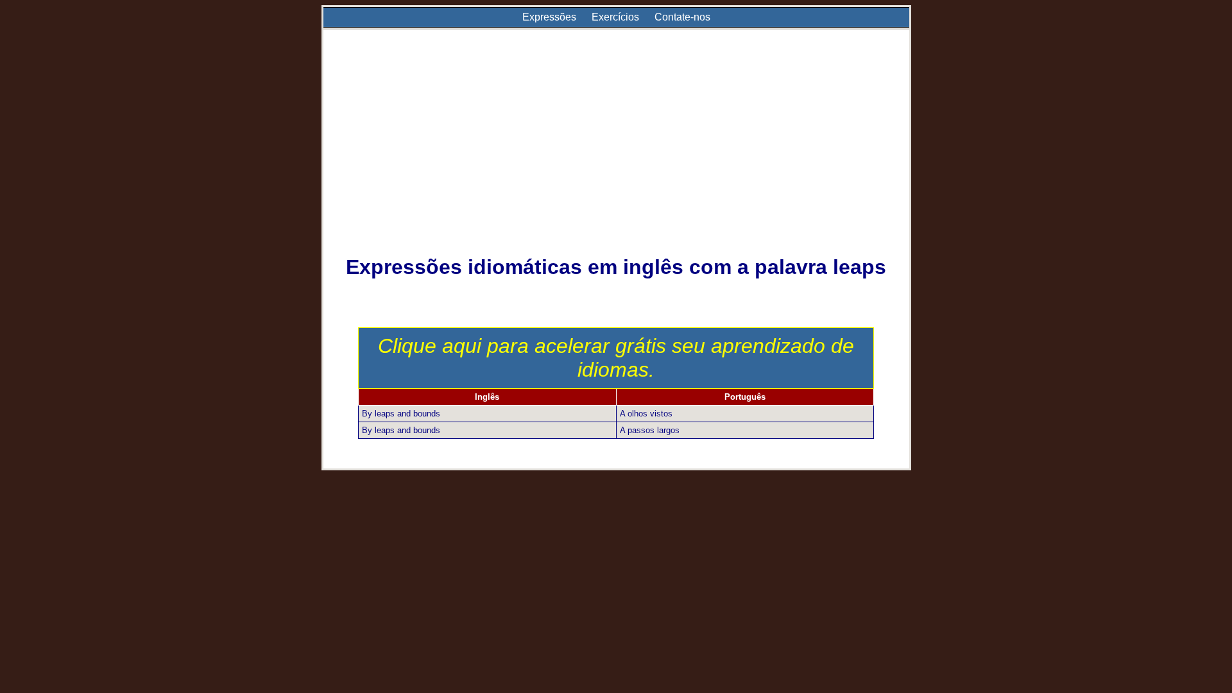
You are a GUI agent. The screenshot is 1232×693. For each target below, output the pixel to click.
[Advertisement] (616, 151)
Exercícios (615, 17)
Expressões (549, 17)
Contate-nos (682, 17)
